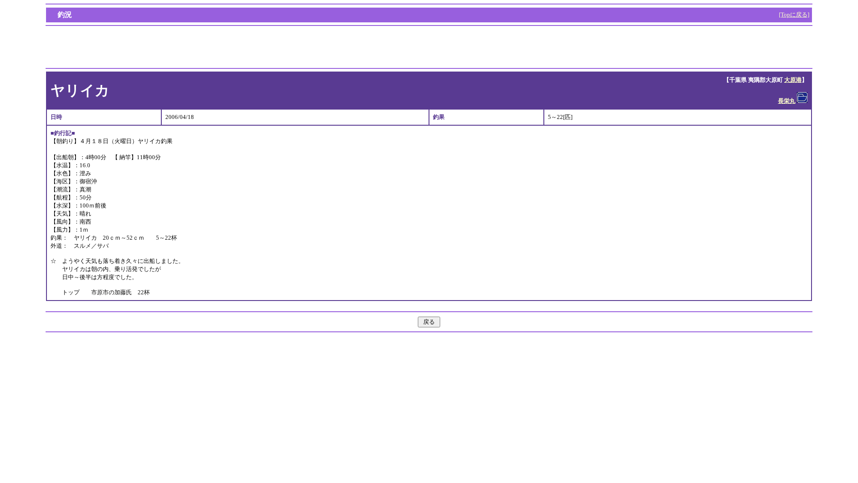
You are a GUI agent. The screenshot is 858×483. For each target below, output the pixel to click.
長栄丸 (786, 100)
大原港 (793, 79)
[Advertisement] (429, 47)
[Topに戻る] (794, 14)
